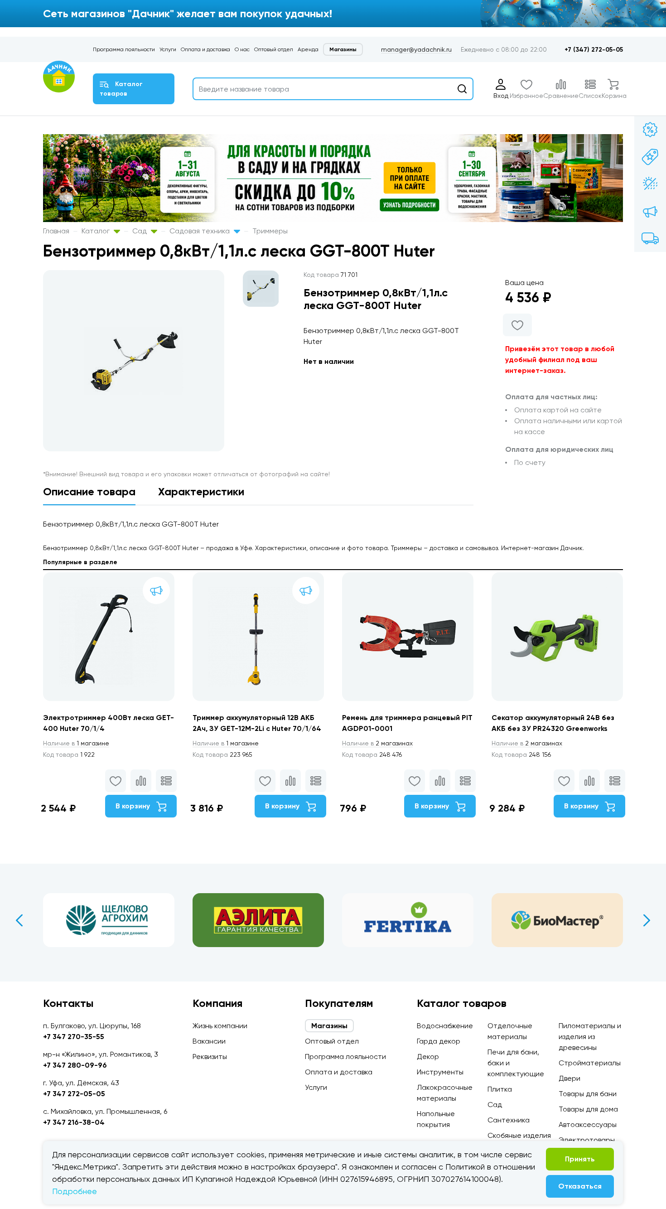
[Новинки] (650, 156)
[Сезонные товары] (650, 184)
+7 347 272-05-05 (74, 1093)
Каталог (96, 231)
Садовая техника (200, 231)
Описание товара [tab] (89, 491)
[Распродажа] (650, 211)
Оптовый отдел (273, 49)
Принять (580, 1159)
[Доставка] (650, 238)
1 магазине (76, 743)
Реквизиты (210, 1056)
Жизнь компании (220, 1025)
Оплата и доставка (205, 49)
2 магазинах (377, 743)
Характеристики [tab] (201, 491)
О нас (242, 49)
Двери (569, 1078)
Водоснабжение (445, 1025)
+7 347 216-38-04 (74, 1122)
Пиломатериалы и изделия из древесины (590, 1036)
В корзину (134, 806)
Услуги (167, 49)
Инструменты (440, 1072)
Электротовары (587, 1140)
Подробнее (74, 1191)
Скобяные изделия (519, 1135)
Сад (140, 231)
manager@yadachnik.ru (416, 49)
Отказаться (580, 1186)
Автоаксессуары (588, 1124)
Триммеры (270, 231)
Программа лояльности (124, 49)
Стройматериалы (590, 1063)
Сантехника (508, 1120)
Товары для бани (588, 1093)
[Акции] (650, 129)
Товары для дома (588, 1109)
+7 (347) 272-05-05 (594, 49)
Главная (56, 231)
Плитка (499, 1089)
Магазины (343, 49)
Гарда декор (438, 1041)
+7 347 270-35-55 (73, 1036)
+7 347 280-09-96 (75, 1065)
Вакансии (209, 1041)
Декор (428, 1056)
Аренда (308, 49)
